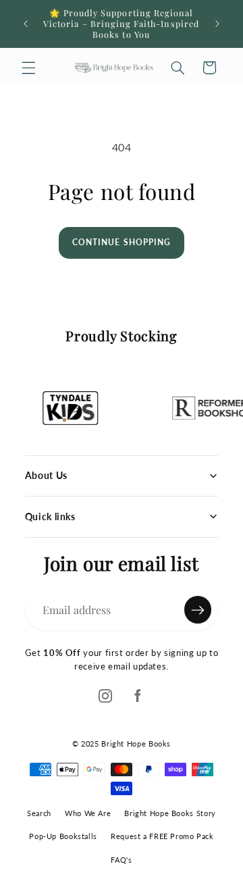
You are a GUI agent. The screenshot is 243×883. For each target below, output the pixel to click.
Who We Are (88, 813)
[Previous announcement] (25, 24)
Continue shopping (121, 242)
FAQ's (121, 859)
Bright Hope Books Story (170, 813)
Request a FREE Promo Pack (162, 836)
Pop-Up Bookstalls (63, 836)
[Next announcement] (217, 24)
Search (39, 813)
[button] (28, 67)
